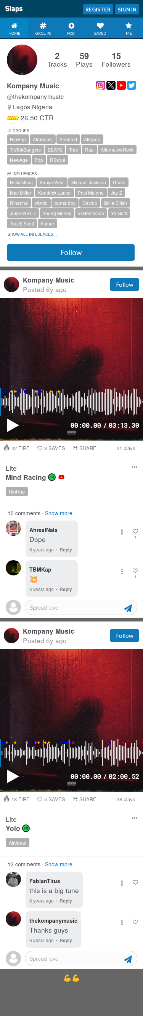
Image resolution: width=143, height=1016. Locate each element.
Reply (65, 549)
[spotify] (52, 477)
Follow (71, 252)
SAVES (54, 448)
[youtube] (61, 477)
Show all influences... (32, 234)
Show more (58, 513)
